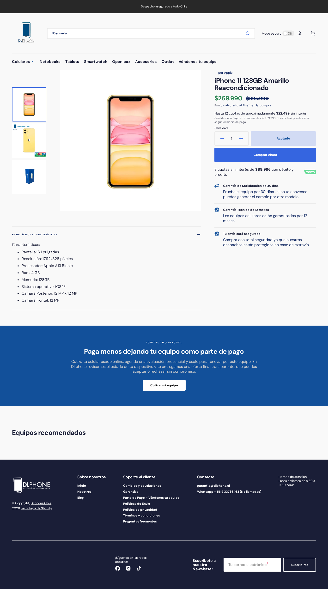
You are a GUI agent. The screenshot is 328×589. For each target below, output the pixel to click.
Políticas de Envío (136, 504)
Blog (80, 498)
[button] (299, 33)
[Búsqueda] (249, 33)
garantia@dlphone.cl (213, 486)
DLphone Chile (41, 503)
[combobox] (151, 33)
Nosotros (84, 492)
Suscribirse (299, 565)
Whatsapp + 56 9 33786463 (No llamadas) (229, 492)
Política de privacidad (140, 510)
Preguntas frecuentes (140, 521)
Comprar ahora (265, 155)
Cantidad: (221, 128)
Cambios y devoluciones (142, 486)
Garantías (130, 492)
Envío (218, 105)
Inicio (81, 486)
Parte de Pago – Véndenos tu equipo (151, 498)
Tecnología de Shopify (36, 508)
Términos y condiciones (141, 515)
